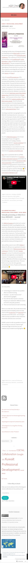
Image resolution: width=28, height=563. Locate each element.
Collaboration (6, 210)
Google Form (12, 312)
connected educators (17, 380)
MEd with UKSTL (6, 63)
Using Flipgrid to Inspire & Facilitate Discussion (13, 421)
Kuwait (4, 24)
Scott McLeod (15, 59)
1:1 (7, 450)
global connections (6, 382)
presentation (13, 200)
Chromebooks (12, 450)
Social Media (22, 212)
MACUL (22, 245)
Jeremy (7, 73)
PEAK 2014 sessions (12, 137)
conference (8, 194)
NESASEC (7, 200)
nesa (3, 200)
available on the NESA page (16, 150)
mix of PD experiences (12, 77)
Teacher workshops (18, 143)
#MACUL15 (8, 380)
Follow (5, 498)
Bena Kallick (22, 93)
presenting (19, 200)
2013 (10, 61)
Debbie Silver (5, 95)
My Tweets (4, 478)
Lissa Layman (12, 28)
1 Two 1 (4, 450)
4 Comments (5, 384)
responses (20, 312)
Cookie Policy (4, 556)
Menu (15, 15)
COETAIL (20, 450)
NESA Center (16, 53)
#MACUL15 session (8, 223)
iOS (3, 459)
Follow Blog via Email (14, 483)
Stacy (12, 73)
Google (20, 454)
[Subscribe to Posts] (4, 400)
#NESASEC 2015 (7, 26)
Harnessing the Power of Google (16, 198)
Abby (3, 154)
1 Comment (4, 202)
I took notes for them (11, 109)
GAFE (14, 196)
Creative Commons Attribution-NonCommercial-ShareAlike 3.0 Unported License (12, 520)
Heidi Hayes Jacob (14, 93)
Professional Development (14, 24)
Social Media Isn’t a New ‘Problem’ (10, 431)
